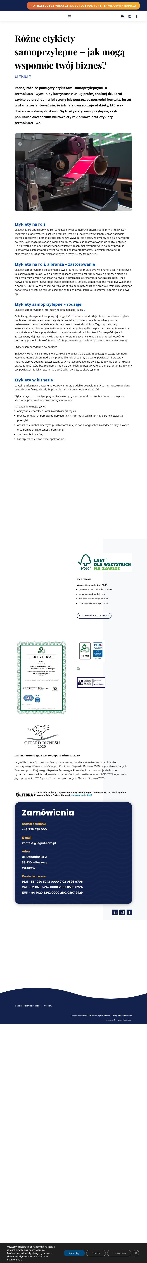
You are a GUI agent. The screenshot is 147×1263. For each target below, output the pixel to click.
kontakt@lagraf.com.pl (39, 843)
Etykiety (23, 76)
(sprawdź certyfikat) (81, 795)
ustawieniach (14, 1259)
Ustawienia (119, 1253)
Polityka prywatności (79, 1016)
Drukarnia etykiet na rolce (99, 1016)
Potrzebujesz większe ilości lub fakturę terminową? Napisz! (83, 6)
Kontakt (73, 501)
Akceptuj (74, 1253)
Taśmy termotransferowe (122, 1016)
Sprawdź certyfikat (94, 615)
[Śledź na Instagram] (129, 16)
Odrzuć (96, 1253)
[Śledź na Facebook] (137, 16)
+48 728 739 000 (34, 829)
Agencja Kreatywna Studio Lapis (119, 1020)
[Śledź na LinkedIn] (122, 16)
